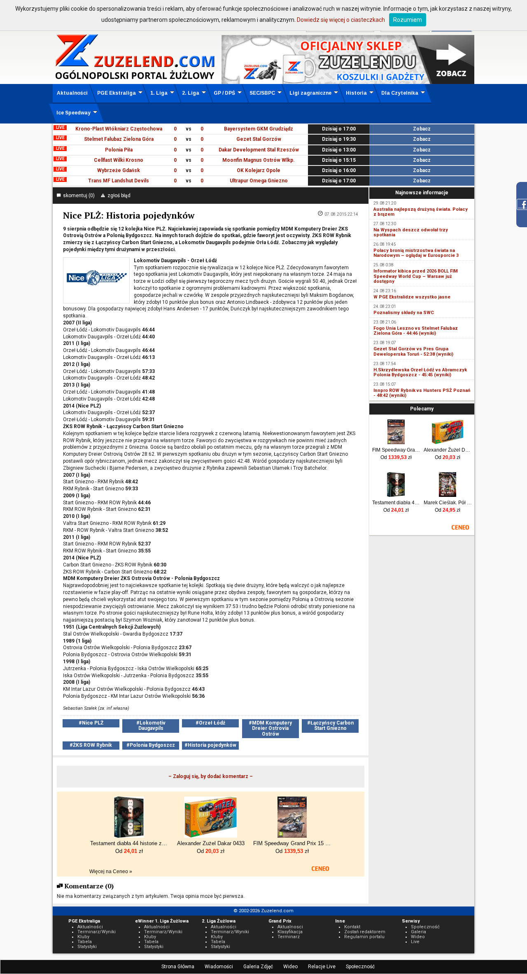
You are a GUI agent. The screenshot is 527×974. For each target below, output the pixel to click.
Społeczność (360, 966)
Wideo (290, 966)
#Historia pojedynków (210, 745)
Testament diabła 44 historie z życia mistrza (396, 503)
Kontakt (352, 927)
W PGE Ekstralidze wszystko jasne (411, 297)
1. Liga (159, 93)
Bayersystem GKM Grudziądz (258, 129)
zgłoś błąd (118, 195)
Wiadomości (219, 966)
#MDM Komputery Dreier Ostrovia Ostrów (270, 728)
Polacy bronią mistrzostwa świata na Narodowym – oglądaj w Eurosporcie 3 (416, 253)
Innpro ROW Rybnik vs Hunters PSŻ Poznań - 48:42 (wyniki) (421, 393)
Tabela (84, 941)
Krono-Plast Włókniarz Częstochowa (118, 129)
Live (415, 941)
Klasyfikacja (290, 931)
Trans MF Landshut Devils (118, 181)
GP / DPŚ (224, 93)
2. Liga (190, 93)
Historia (356, 93)
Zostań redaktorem (364, 931)
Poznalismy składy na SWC (403, 312)
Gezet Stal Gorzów (258, 139)
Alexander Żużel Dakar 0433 (448, 450)
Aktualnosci (290, 927)
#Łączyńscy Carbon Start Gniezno (330, 725)
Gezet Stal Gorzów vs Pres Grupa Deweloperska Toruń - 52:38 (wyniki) (413, 351)
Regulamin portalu (364, 936)
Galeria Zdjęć (258, 966)
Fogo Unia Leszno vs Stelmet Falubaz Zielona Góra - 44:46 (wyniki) (415, 331)
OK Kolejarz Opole (258, 170)
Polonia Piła (119, 150)
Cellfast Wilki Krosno (118, 160)
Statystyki (87, 946)
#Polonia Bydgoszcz (150, 745)
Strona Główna (177, 966)
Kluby (83, 936)
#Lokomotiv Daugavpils (151, 725)
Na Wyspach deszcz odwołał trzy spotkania (410, 232)
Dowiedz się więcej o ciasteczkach (341, 19)
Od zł (396, 457)
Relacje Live (322, 966)
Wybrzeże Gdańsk (118, 170)
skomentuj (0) (78, 195)
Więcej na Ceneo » (110, 871)
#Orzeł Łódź (210, 723)
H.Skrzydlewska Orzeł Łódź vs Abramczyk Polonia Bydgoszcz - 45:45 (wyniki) (420, 372)
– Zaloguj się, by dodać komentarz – (210, 776)
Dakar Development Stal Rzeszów (259, 150)
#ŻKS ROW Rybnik (91, 745)
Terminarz (288, 936)
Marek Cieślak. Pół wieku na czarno (448, 503)
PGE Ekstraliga (116, 93)
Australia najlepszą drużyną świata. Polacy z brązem (420, 212)
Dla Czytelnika (399, 93)
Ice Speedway (73, 113)
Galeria (418, 931)
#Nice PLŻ (91, 723)
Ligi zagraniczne (310, 93)
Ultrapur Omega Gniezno (259, 181)
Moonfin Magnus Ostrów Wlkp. (258, 160)
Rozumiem (407, 19)
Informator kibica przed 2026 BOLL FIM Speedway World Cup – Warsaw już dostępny (415, 276)
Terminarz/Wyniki (96, 931)
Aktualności (72, 93)
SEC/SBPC (262, 93)
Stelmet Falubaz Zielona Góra (119, 139)
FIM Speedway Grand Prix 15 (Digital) (396, 450)
